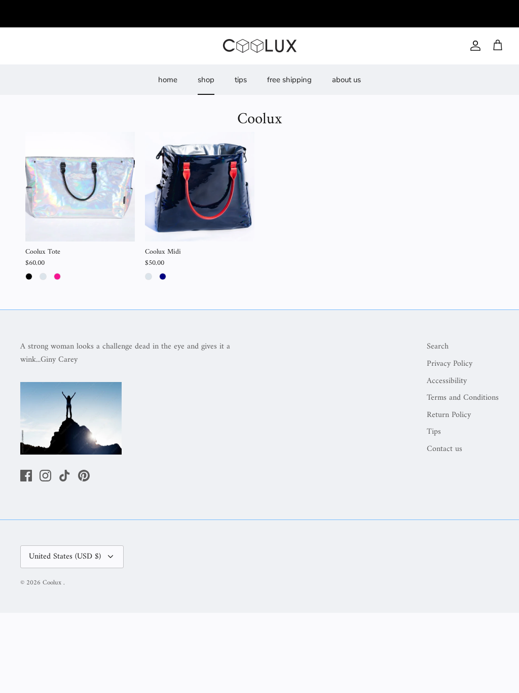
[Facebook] (26, 475)
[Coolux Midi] (199, 186)
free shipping (289, 80)
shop (206, 80)
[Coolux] (259, 46)
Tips (434, 432)
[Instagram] (45, 475)
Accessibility (447, 381)
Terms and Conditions (463, 398)
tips (241, 80)
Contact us (444, 449)
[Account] (473, 46)
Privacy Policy (449, 364)
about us (346, 80)
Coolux (53, 582)
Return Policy (449, 415)
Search (438, 346)
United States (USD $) (65, 556)
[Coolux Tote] (80, 186)
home (167, 80)
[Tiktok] (64, 475)
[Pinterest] (84, 475)
